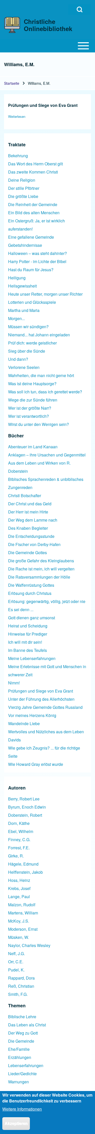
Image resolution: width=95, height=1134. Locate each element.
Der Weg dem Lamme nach (32, 520)
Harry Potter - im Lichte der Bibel (37, 261)
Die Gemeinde (21, 1041)
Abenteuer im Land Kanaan (33, 447)
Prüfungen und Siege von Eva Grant (40, 691)
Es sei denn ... (20, 609)
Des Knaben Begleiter (28, 528)
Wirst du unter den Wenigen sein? (38, 424)
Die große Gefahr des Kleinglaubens (41, 561)
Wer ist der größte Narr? (29, 408)
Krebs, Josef (19, 888)
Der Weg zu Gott (23, 1033)
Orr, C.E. (15, 962)
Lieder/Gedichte (22, 1073)
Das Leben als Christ (27, 1025)
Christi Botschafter (24, 495)
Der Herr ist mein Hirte (28, 512)
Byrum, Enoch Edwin (27, 807)
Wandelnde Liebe (24, 723)
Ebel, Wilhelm (20, 831)
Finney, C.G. (19, 839)
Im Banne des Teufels (27, 650)
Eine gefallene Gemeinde (31, 237)
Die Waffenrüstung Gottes (31, 585)
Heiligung (17, 278)
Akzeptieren (16, 1123)
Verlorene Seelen (24, 367)
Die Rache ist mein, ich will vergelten (41, 569)
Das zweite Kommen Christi (33, 172)
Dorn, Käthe (19, 823)
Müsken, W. (18, 937)
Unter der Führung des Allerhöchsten (41, 699)
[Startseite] (12, 25)
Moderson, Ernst (22, 929)
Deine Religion (21, 180)
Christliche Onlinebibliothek (48, 25)
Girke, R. (16, 856)
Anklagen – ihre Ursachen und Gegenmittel (47, 455)
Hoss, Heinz (19, 880)
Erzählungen (19, 1057)
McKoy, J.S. (18, 921)
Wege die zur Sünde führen (32, 400)
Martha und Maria (24, 310)
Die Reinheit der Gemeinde (32, 204)
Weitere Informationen (22, 1109)
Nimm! (14, 683)
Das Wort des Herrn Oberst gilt (35, 164)
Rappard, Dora (21, 978)
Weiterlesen (16, 116)
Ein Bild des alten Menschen (34, 213)
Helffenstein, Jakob (25, 872)
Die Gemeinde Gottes (27, 552)
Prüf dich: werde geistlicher (32, 343)
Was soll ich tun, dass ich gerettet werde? (45, 392)
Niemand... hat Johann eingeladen (39, 335)
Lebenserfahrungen (25, 1065)
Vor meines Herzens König (32, 715)
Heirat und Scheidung (27, 626)
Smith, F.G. (18, 994)
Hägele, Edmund (23, 864)
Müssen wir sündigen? (28, 326)
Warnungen (18, 1082)
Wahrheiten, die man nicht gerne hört (41, 375)
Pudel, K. (16, 970)
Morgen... (16, 318)
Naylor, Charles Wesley (29, 945)
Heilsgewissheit (22, 286)
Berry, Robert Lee (24, 799)
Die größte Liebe (23, 196)
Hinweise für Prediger (27, 634)
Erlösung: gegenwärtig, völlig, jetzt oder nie (46, 601)
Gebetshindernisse (25, 245)
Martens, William (23, 913)
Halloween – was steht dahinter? (37, 253)
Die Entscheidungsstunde (31, 536)
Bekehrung (18, 156)
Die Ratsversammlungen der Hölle (39, 577)
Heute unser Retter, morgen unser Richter (45, 294)
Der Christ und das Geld (29, 504)
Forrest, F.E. (19, 848)
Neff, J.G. (16, 953)
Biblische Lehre (22, 1017)
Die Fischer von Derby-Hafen (34, 544)
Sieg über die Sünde (26, 351)
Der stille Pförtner (23, 188)
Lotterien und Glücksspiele (32, 302)
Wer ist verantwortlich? (28, 416)
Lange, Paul (19, 896)
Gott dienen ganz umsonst (31, 618)
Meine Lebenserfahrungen (31, 658)
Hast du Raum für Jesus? (30, 269)
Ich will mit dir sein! (25, 642)
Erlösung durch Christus (29, 593)
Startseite (11, 83)
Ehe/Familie (19, 1049)
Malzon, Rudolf (21, 905)
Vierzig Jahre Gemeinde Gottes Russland (45, 707)
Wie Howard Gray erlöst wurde (35, 764)
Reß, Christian (21, 986)
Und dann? (18, 359)
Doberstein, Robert (25, 815)
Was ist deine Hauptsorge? (32, 383)
